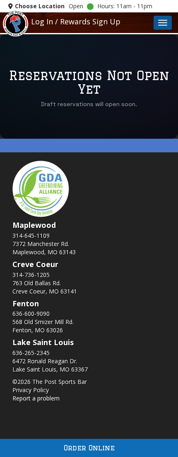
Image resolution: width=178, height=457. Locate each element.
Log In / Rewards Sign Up (75, 21)
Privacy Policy (30, 390)
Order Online (89, 448)
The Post (15, 22)
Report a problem (36, 398)
